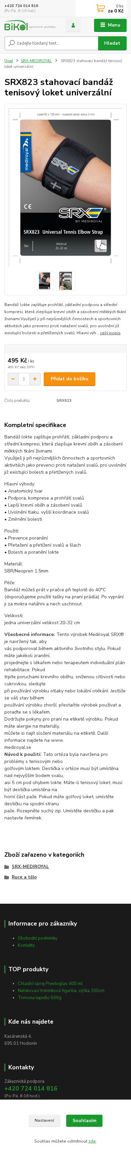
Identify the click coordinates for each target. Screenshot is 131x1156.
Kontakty (26, 945)
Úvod (8, 60)
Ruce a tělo (24, 877)
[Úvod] (29, 25)
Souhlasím (84, 1120)
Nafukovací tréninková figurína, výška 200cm (61, 991)
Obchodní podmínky (37, 938)
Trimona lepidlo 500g (39, 998)
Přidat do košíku (69, 379)
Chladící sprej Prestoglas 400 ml (50, 984)
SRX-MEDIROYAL (36, 60)
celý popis (110, 333)
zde (92, 1141)
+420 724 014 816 (21, 5)
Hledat (112, 43)
